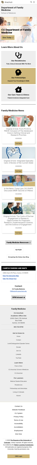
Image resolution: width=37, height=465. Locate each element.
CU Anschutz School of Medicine (19, 369)
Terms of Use (18, 420)
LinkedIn (18, 354)
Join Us (18, 350)
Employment (18, 430)
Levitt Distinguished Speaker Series (18, 343)
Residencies (18, 385)
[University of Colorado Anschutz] (6, 2)
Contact (18, 340)
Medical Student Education (18, 381)
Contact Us (18, 406)
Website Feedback (18, 410)
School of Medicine (8, 13)
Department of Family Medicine (12, 8)
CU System (18, 413)
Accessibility (18, 423)
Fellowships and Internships (18, 388)
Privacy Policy (18, 417)
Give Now (18, 434)
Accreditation (18, 427)
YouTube (18, 358)
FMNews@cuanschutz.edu (18, 291)
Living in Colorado (18, 392)
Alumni (18, 395)
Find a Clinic (18, 366)
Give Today (7, 38)
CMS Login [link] (18, 456)
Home (18, 336)
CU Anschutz (19, 373)
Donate (18, 347)
